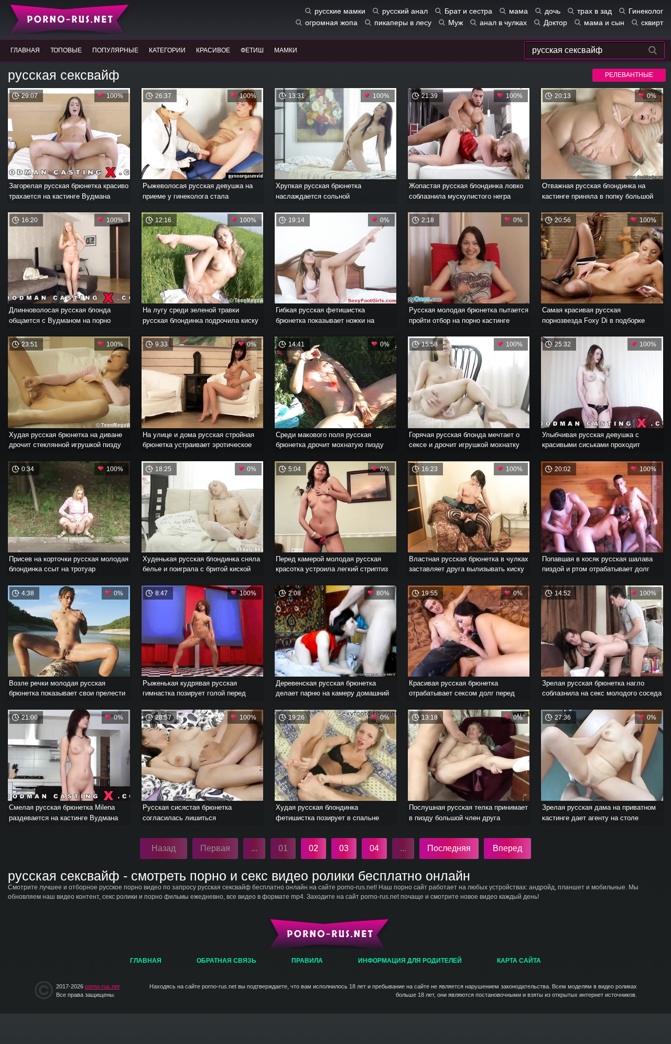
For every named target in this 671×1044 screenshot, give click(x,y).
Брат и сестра (468, 11)
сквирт (652, 22)
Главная (67, 18)
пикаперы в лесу (402, 22)
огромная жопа (331, 22)
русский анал (405, 11)
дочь (552, 11)
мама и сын (604, 22)
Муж (455, 22)
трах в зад (594, 11)
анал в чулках (503, 22)
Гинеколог (646, 11)
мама (518, 11)
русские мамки (340, 11)
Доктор (555, 22)
